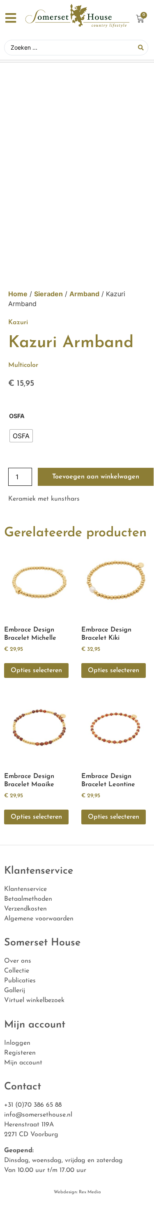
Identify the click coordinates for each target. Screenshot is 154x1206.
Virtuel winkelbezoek (34, 1000)
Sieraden (48, 294)
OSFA (17, 416)
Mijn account (23, 1063)
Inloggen (17, 1043)
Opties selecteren (36, 670)
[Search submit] (141, 48)
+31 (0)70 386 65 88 (33, 1105)
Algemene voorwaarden (39, 918)
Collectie (16, 971)
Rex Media (89, 1192)
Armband (84, 294)
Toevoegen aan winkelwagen (95, 477)
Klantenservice (25, 889)
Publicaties (20, 980)
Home (18, 294)
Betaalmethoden (28, 899)
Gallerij (14, 990)
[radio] (21, 436)
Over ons (17, 961)
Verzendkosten (25, 909)
